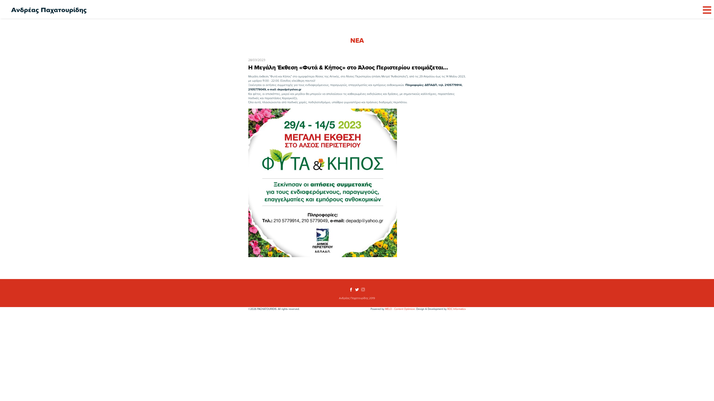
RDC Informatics (456, 309)
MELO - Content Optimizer (400, 309)
